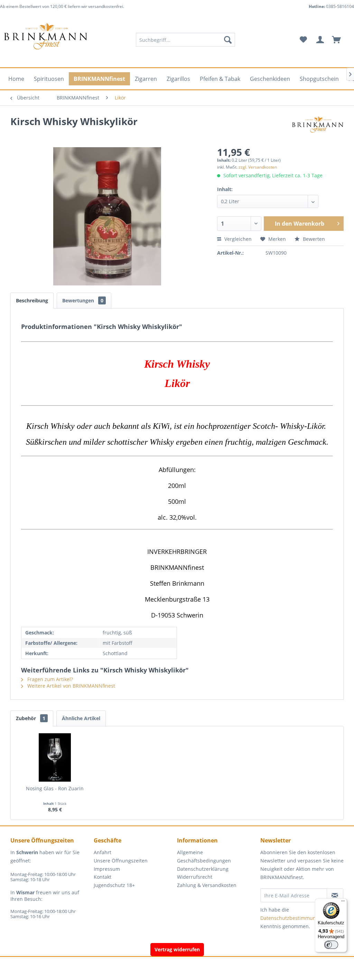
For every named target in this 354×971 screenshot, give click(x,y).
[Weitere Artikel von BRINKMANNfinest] (318, 128)
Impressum (107, 869)
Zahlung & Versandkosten (206, 885)
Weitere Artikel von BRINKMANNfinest (70, 685)
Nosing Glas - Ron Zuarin (55, 788)
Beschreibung (32, 300)
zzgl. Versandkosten (258, 167)
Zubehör (30, 718)
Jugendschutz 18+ (114, 885)
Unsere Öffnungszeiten (121, 860)
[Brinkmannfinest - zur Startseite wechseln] (45, 39)
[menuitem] (185, 40)
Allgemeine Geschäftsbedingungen (204, 856)
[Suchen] (228, 40)
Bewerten (313, 239)
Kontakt (102, 877)
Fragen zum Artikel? (49, 679)
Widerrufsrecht (194, 877)
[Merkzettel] (303, 40)
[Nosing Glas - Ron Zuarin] (55, 757)
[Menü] (343, 902)
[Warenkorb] (339, 40)
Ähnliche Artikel (81, 718)
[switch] (331, 945)
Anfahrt (102, 852)
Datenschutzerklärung (203, 869)
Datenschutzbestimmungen (292, 918)
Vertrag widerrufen (177, 949)
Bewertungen (82, 300)
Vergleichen (237, 239)
